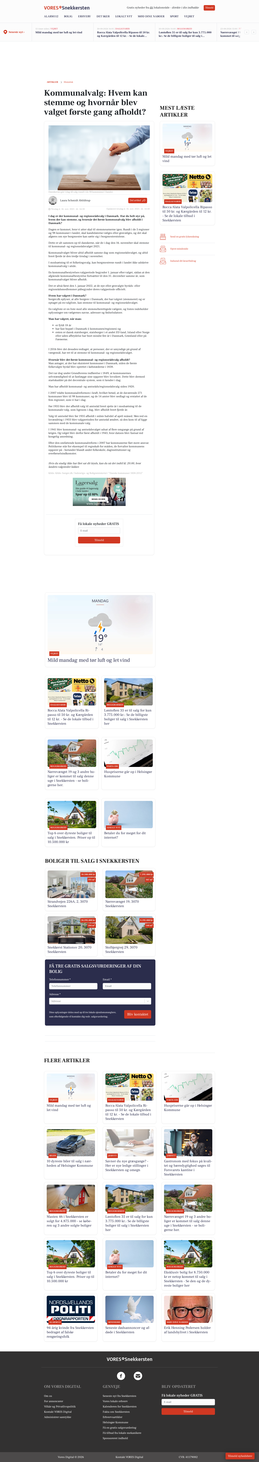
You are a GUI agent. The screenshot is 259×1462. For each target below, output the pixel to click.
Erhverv (84, 16)
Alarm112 (51, 16)
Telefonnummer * (60, 979)
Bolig (68, 16)
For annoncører (53, 1401)
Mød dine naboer (151, 16)
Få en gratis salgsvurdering (119, 1427)
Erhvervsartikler (112, 1417)
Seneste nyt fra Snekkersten (119, 1396)
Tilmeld (209, 7)
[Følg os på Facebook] (121, 1376)
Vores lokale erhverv (115, 1401)
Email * (107, 979)
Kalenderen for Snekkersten (120, 1406)
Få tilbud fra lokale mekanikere (122, 1433)
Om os (48, 1396)
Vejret (189, 16)
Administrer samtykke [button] (57, 1417)
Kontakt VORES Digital (58, 1412)
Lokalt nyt (123, 16)
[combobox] (51, 1001)
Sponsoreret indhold (115, 1438)
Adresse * (55, 994)
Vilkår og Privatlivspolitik (60, 1406)
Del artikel (135, 200)
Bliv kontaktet (137, 1014)
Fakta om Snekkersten (116, 1412)
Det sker (103, 16)
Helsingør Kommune (115, 1422)
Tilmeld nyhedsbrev (240, 1456)
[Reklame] (99, 492)
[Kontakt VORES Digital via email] (138, 1376)
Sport (174, 16)
